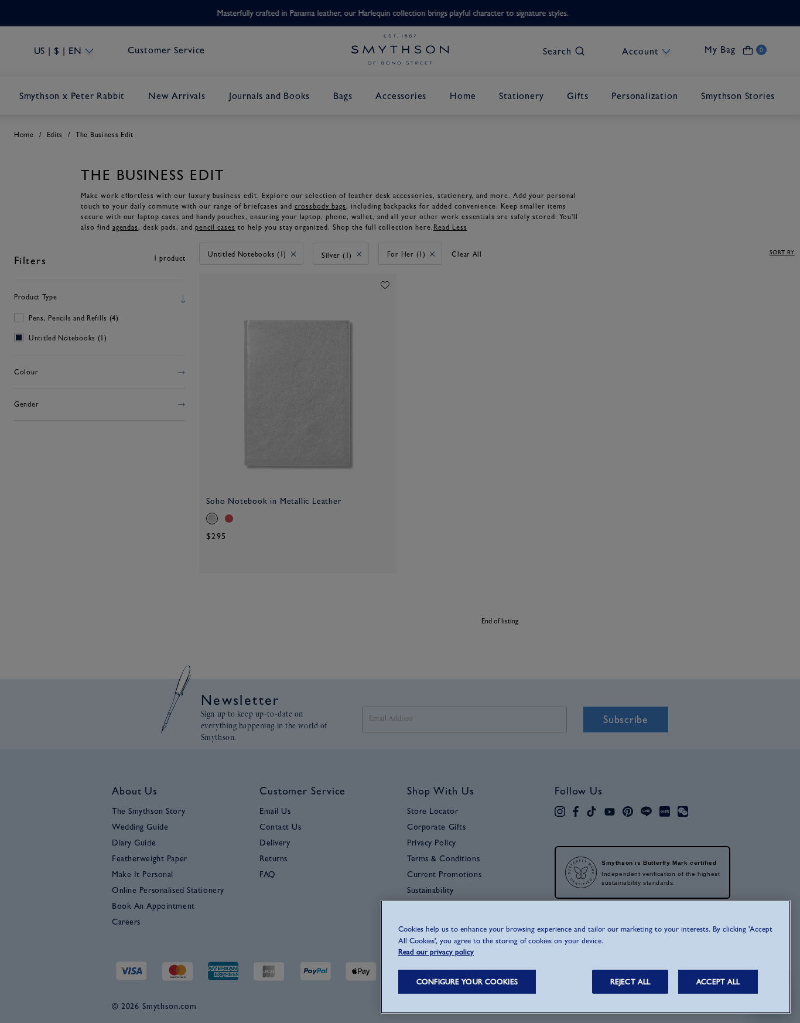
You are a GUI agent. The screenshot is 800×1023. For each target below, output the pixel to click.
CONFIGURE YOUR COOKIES (467, 981)
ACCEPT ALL (718, 981)
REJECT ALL (630, 981)
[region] (586, 957)
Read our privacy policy (436, 951)
